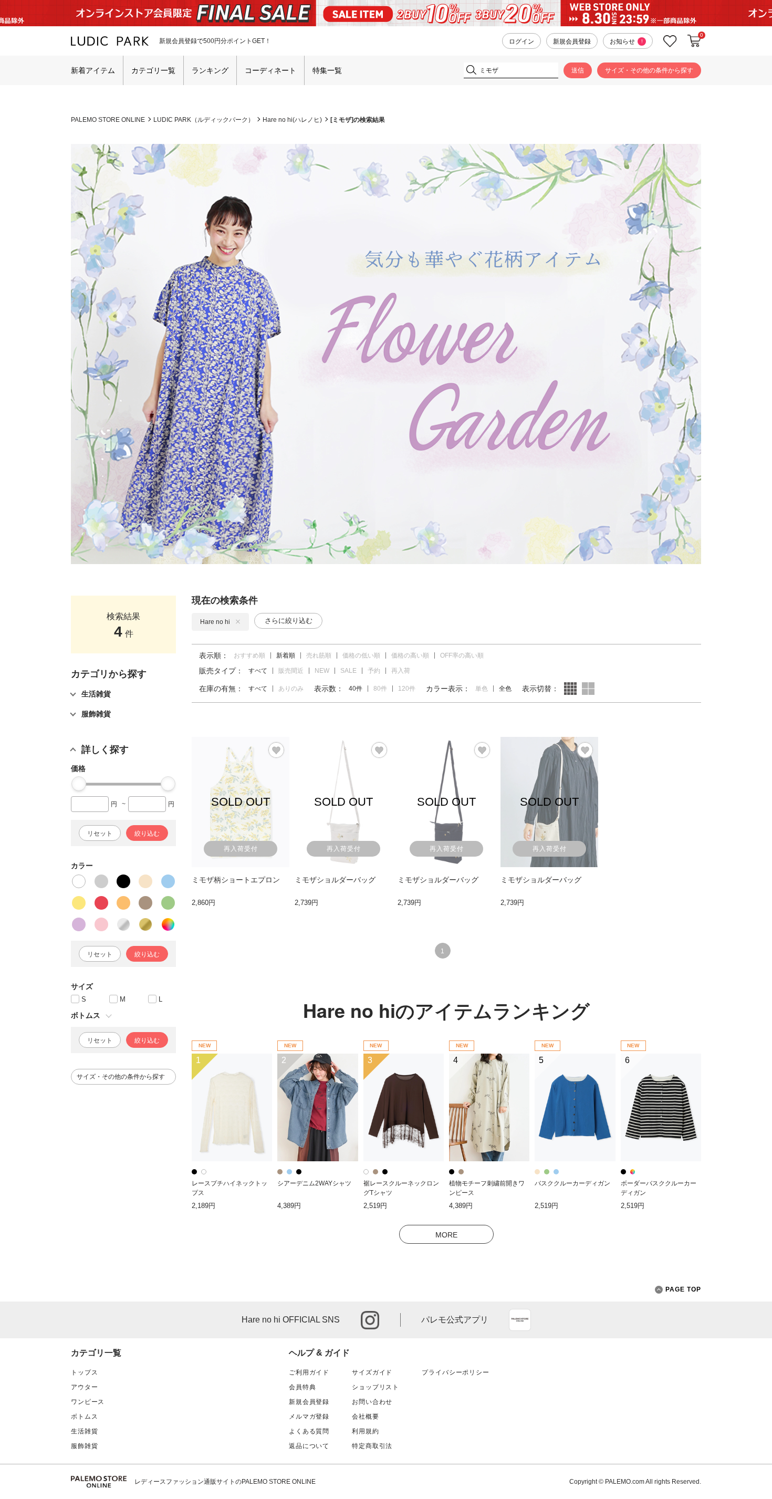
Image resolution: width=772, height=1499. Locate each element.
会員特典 (302, 1387)
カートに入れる (694, 41)
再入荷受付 (241, 848)
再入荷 (400, 670)
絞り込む (147, 833)
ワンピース (88, 1402)
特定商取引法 (372, 1446)
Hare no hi (215, 622)
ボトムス (84, 1416)
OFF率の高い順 (462, 655)
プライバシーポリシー (455, 1372)
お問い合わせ (372, 1402)
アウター (84, 1387)
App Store (519, 1319)
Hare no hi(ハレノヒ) (292, 120)
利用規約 (365, 1431)
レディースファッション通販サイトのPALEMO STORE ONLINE (225, 1481)
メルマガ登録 (309, 1416)
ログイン (521, 41)
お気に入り (670, 41)
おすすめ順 (249, 655)
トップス (84, 1372)
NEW (322, 670)
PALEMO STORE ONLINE (108, 120)
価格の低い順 (361, 655)
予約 (374, 670)
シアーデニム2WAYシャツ (314, 1183)
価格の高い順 (410, 655)
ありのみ (291, 688)
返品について (309, 1446)
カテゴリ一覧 (153, 70)
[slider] (78, 783)
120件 (406, 688)
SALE (348, 670)
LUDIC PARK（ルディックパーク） (203, 120)
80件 (380, 688)
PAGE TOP (683, 1289)
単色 (481, 688)
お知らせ (626, 41)
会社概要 (365, 1416)
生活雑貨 (84, 1431)
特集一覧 (327, 70)
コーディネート (270, 70)
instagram (370, 1320)
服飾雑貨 (84, 1446)
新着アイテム (93, 70)
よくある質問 (309, 1431)
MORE (446, 1235)
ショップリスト (375, 1387)
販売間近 (291, 670)
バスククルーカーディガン (572, 1183)
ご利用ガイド (309, 1372)
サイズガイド (372, 1372)
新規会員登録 (572, 41)
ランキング (210, 70)
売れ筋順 (318, 655)
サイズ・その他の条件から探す (649, 70)
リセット (99, 833)
